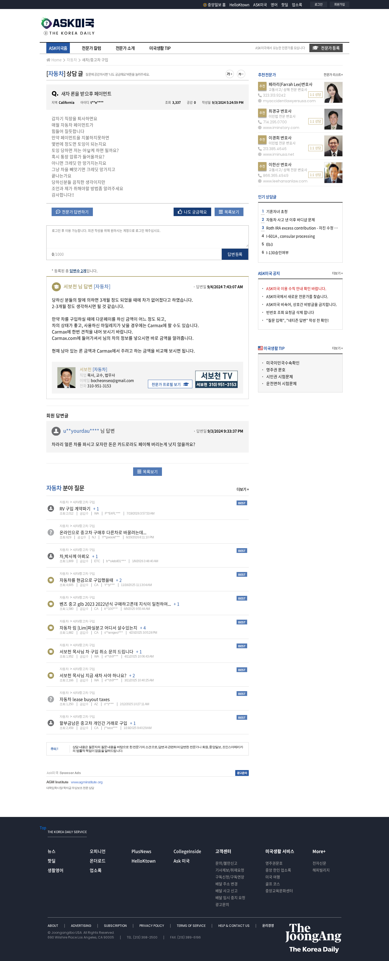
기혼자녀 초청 (277, 211)
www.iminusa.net (278, 154)
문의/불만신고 (226, 863)
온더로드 (98, 860)
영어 (274, 4)
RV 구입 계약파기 (75, 508)
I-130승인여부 (277, 252)
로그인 (319, 4)
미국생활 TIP (159, 48)
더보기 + (243, 489)
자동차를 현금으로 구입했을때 (86, 580)
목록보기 (231, 212)
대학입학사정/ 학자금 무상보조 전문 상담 (70, 787)
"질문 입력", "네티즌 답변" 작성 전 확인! (297, 320)
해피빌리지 (321, 870)
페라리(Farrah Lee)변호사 (291, 84)
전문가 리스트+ (333, 74)
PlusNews (141, 851)
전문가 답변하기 (75, 212)
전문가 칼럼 (91, 48)
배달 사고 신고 (226, 890)
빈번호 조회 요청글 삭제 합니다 (290, 312)
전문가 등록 (330, 48)
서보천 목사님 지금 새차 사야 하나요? (93, 675)
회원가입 (339, 4)
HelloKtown (239, 4)
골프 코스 (272, 883)
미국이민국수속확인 (283, 363)
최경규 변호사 (280, 111)
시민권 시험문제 (279, 376)
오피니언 (98, 851)
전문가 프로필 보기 (166, 384)
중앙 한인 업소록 (278, 870)
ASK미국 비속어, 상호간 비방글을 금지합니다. (301, 304)
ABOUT (53, 925)
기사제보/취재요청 (229, 870)
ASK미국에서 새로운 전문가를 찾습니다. (297, 296)
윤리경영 (268, 925)
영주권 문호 (276, 370)
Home (56, 59)
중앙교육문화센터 (279, 890)
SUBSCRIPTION (116, 925)
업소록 (297, 4)
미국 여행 (272, 876)
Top (43, 827)
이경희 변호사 (280, 138)
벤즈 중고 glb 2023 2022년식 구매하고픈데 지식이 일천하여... (115, 604)
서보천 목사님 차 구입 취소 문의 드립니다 (96, 651)
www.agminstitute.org (86, 782)
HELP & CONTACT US (234, 925)
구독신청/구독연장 (229, 876)
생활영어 (56, 870)
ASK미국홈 (58, 48)
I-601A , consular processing (290, 236)
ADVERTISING (81, 925)
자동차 (72, 59)
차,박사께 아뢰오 (74, 556)
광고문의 (222, 904)
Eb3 (269, 244)
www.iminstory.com (281, 127)
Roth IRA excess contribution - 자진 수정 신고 (303, 227)
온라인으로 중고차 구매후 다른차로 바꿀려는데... (103, 532)
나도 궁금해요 (195, 212)
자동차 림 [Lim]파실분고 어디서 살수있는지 (98, 627)
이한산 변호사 (280, 164)
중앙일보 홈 (217, 4)
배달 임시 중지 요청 (230, 897)
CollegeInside (187, 851)
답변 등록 (235, 254)
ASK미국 (260, 4)
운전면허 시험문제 (281, 383)
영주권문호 (274, 863)
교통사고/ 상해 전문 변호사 (288, 89)
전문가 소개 (125, 48)
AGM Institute (57, 782)
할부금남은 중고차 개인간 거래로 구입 (93, 723)
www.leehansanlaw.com (285, 181)
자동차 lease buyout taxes (85, 699)
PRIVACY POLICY (152, 925)
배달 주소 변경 (226, 883)
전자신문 (319, 863)
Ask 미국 (182, 860)
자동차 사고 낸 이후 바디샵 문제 (290, 219)
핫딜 (284, 4)
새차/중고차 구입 (95, 59)
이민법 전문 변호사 (282, 116)
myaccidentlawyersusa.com (289, 101)
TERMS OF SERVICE (191, 925)
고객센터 (223, 851)
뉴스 (52, 851)
